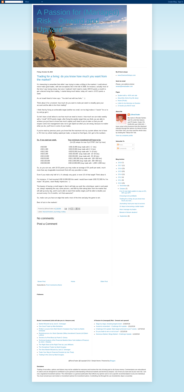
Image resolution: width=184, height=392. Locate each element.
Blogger (112, 361)
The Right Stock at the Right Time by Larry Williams (56, 345)
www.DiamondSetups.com (127, 75)
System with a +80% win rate (127, 95)
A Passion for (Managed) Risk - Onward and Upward (78, 21)
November (123, 186)
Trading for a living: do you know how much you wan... (132, 199)
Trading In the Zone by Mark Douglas (51, 355)
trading (63, 211)
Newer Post (41, 281)
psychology (57, 211)
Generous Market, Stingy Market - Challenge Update (113, 334)
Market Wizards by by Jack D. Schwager (52, 324)
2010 (120, 183)
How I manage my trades (128, 209)
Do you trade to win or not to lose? (107, 331)
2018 (120, 162)
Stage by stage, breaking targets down (109, 324)
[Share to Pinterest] (79, 208)
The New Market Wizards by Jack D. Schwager (54, 350)
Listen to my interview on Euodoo (129, 103)
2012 (120, 177)
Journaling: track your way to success (132, 203)
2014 (120, 174)
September (124, 216)
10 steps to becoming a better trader (132, 206)
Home (73, 281)
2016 (120, 168)
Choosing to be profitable (128, 196)
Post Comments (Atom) (54, 285)
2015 (120, 171)
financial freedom (48, 211)
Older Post (104, 281)
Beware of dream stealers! (128, 212)
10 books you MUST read (126, 106)
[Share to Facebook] (76, 208)
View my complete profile (124, 135)
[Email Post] (65, 208)
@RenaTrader (135, 115)
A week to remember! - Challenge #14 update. (111, 326)
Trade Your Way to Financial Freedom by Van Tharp (56, 352)
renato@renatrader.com (124, 86)
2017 (120, 165)
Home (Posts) (122, 100)
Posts (121, 145)
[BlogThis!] (72, 208)
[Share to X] (74, 208)
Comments (122, 148)
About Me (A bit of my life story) (128, 98)
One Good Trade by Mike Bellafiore (51, 326)
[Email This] (69, 208)
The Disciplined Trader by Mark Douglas (52, 347)
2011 (120, 180)
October (123, 189)
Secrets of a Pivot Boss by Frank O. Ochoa (53, 338)
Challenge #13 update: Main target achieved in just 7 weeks (116, 329)
